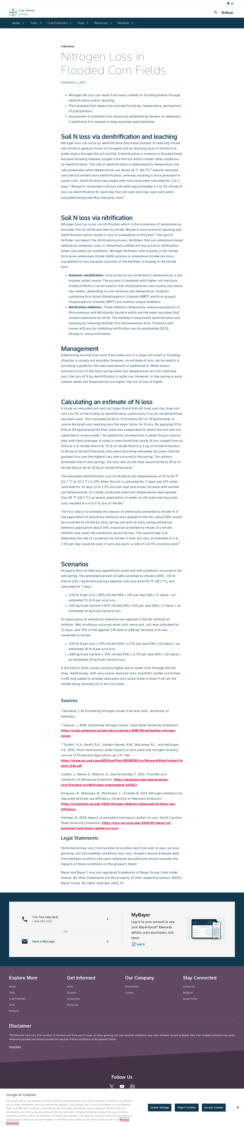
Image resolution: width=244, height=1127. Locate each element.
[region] (122, 1108)
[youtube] (122, 1087)
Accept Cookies (213, 1107)
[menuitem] (18, 23)
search (215, 12)
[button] (65, 919)
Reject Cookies (187, 1107)
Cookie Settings (159, 1107)
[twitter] (111, 1088)
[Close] (238, 1107)
